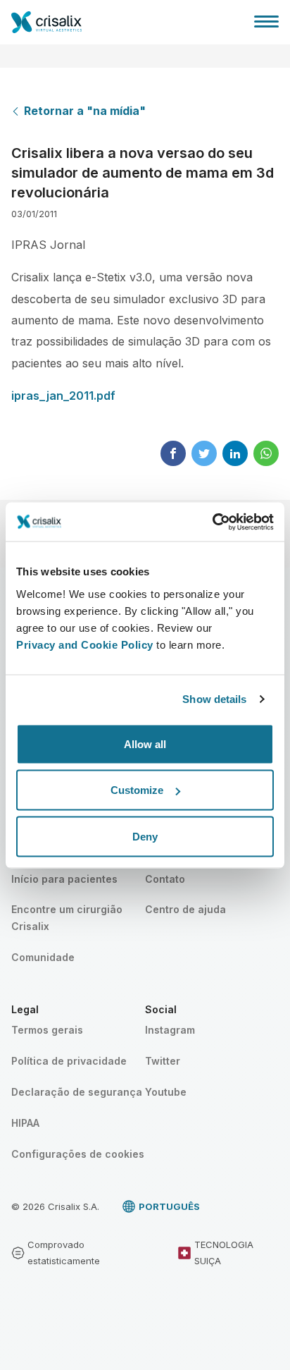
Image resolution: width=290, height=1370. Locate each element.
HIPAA (25, 1123)
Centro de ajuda (185, 909)
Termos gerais (47, 1030)
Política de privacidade (69, 1061)
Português (169, 1206)
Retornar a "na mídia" (85, 111)
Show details (214, 699)
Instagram (170, 1030)
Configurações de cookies (77, 1154)
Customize (137, 790)
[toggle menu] (266, 21)
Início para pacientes (64, 879)
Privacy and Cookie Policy (84, 644)
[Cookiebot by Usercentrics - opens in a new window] (212, 522)
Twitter (162, 1061)
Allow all (145, 744)
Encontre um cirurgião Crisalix (66, 917)
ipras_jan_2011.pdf (63, 396)
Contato (165, 879)
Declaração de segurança (76, 1092)
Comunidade (43, 957)
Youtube (166, 1092)
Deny (145, 836)
